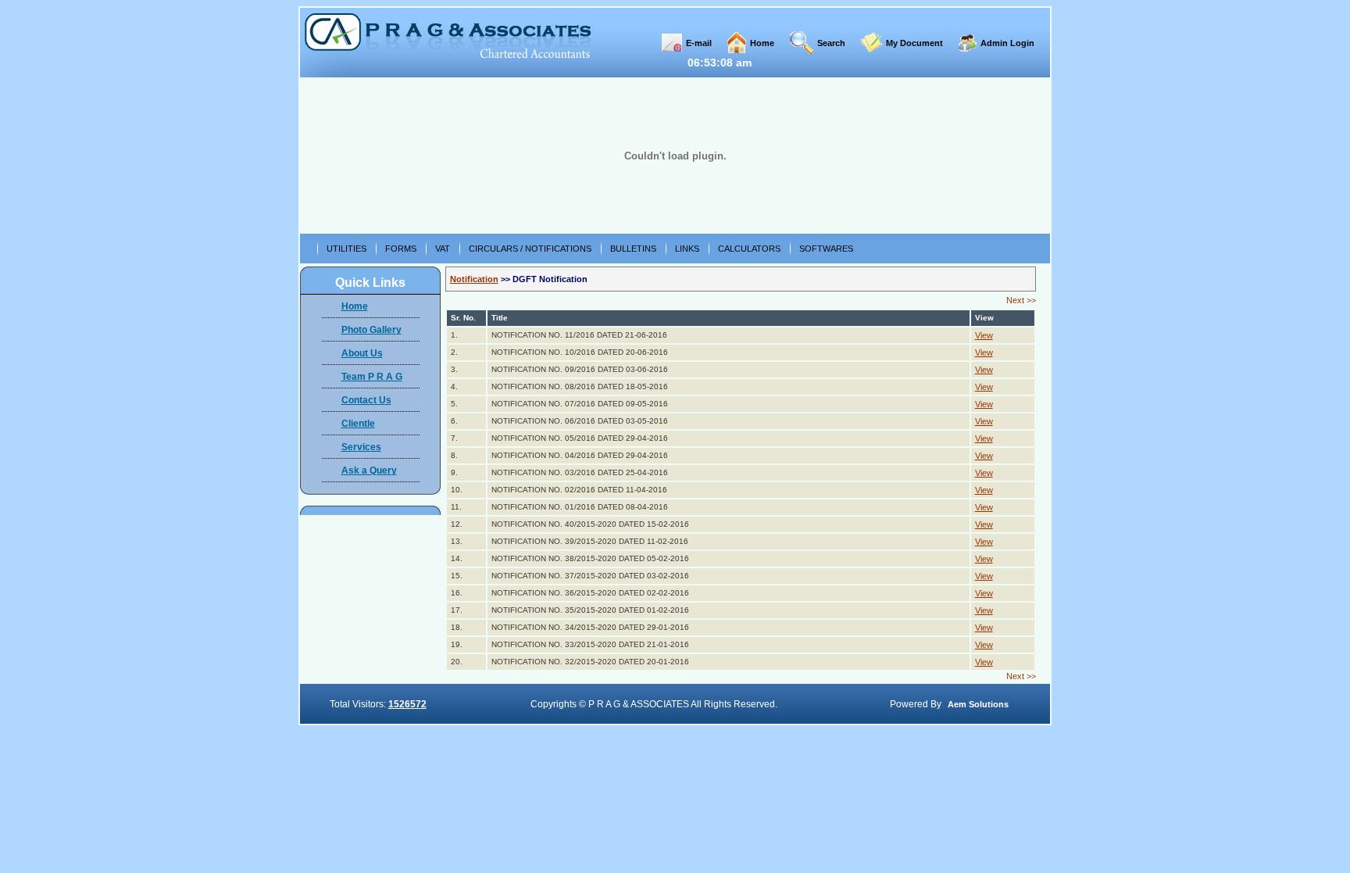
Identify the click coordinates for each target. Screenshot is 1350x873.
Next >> (1021, 300)
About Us (362, 353)
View (984, 335)
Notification (474, 279)
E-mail (699, 43)
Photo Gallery (371, 329)
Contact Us (366, 400)
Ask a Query (369, 470)
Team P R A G (371, 376)
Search (831, 43)
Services (361, 447)
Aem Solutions (978, 704)
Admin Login (1007, 43)
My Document (914, 43)
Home (762, 43)
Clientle (358, 423)
